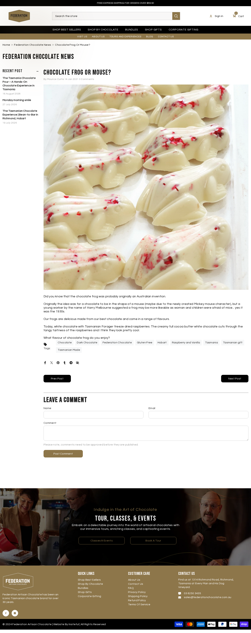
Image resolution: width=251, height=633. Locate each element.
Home (6, 44)
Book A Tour (153, 540)
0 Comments (86, 79)
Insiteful (74, 624)
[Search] (116, 16)
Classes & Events (101, 540)
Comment (50, 423)
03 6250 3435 (192, 593)
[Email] (77, 362)
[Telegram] (71, 362)
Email (152, 408)
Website (58, 624)
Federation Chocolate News (32, 44)
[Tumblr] (64, 362)
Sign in (219, 16)
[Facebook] (45, 362)
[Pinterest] (58, 362)
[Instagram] (15, 613)
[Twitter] (51, 362)
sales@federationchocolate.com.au (207, 597)
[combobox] (112, 16)
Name (47, 408)
